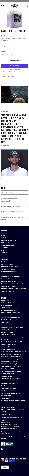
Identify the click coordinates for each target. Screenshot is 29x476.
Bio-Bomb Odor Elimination (8, 315)
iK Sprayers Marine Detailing (8, 347)
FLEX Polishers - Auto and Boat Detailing (12, 337)
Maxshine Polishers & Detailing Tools (11, 359)
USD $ (4, 467)
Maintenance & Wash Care (8, 269)
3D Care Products (5, 307)
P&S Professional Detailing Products (11, 371)
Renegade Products (6, 376)
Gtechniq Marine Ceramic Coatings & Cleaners (13, 342)
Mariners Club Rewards (7, 245)
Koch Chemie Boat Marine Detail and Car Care (13, 351)
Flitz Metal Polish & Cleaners (9, 339)
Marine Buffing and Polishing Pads (10, 276)
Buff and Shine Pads (6, 324)
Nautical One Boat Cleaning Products (11, 366)
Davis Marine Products (7, 332)
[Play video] (14, 94)
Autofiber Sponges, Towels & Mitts (10, 312)
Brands (3, 235)
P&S (4, 46)
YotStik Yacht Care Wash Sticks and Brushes (13, 400)
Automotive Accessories (7, 291)
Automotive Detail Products (8, 240)
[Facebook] (2, 449)
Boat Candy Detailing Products (9, 320)
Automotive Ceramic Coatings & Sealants (12, 284)
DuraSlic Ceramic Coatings (8, 334)
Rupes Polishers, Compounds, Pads (10, 378)
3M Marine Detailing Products (9, 310)
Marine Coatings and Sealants (9, 274)
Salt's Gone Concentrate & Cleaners (10, 381)
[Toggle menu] (1, 6)
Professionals (5, 247)
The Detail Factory (6, 395)
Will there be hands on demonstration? (9, 200)
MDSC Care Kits (5, 243)
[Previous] (1, 178)
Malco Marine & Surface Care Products (11, 356)
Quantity (3, 51)
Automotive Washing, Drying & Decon (11, 279)
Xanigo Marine (5, 398)
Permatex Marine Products (8, 373)
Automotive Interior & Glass (8, 281)
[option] (14, 19)
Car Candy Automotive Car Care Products (12, 327)
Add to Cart (14, 61)
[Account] (24, 6)
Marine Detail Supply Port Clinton (11, 470)
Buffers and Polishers (7, 264)
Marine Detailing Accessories (9, 271)
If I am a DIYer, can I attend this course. (12, 218)
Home (2, 233)
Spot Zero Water (5, 386)
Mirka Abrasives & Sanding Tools (10, 364)
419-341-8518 (9, 414)
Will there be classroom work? (11, 206)
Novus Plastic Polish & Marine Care (10, 369)
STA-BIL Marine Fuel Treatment (9, 390)
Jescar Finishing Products (8, 349)
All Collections (5, 300)
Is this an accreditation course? (12, 212)
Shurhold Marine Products (8, 383)
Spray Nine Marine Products (8, 388)
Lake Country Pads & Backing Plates (11, 354)
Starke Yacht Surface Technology (10, 303)
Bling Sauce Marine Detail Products (10, 317)
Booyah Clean (5, 322)
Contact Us (4, 252)
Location (3, 250)
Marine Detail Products (7, 238)
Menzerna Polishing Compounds (10, 361)
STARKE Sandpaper (6, 305)
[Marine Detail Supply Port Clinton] (14, 6)
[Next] (5, 178)
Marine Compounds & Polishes (9, 266)
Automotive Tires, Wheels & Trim (10, 286)
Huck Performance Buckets (8, 344)
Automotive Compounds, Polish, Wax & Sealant (13, 288)
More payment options (14, 69)
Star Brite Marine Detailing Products (10, 393)
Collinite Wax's (5, 329)
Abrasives (4, 262)
